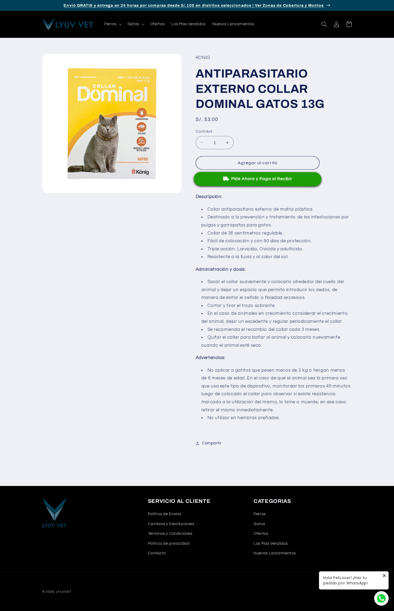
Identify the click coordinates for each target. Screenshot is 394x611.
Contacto (157, 553)
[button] (112, 24)
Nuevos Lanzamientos (275, 553)
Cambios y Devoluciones (171, 524)
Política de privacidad (169, 543)
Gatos (259, 524)
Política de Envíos (164, 514)
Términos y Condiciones (170, 534)
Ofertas (261, 534)
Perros (260, 514)
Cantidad (204, 131)
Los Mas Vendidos (271, 543)
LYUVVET (63, 591)
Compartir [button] (212, 443)
